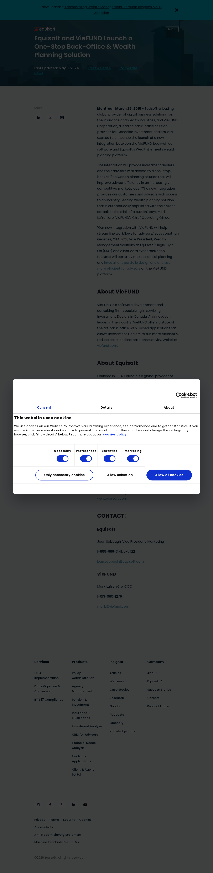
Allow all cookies (169, 475)
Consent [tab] (44, 407)
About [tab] (169, 407)
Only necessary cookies (64, 475)
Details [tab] (107, 407)
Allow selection (120, 475)
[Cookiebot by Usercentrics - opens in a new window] (179, 395)
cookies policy (114, 434)
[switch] (82, 458)
